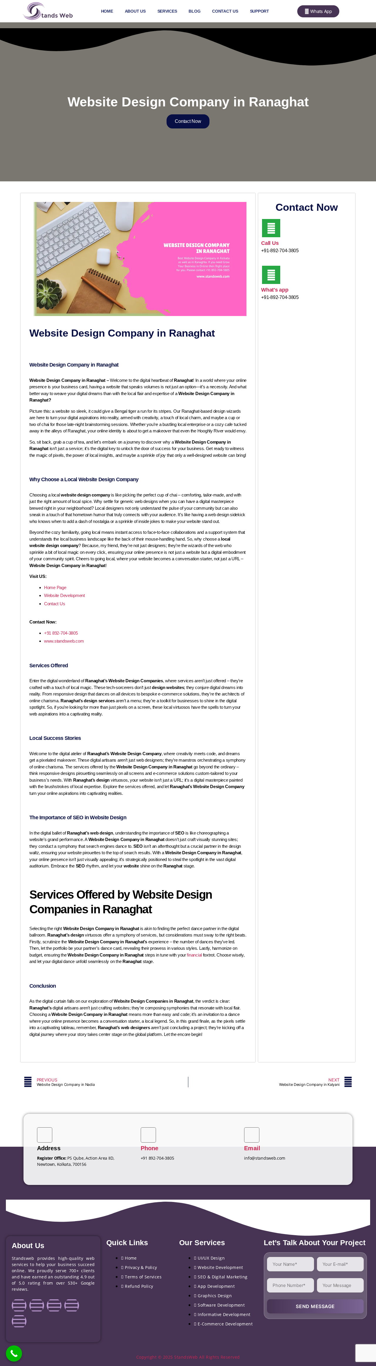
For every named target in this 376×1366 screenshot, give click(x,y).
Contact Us (225, 11)
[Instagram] (36, 1305)
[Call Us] (271, 228)
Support (259, 11)
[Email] (251, 1135)
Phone (150, 1148)
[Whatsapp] (19, 1321)
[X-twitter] (71, 1305)
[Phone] (148, 1135)
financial (194, 954)
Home (107, 11)
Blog (194, 11)
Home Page (55, 587)
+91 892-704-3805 (61, 633)
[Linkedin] (54, 1305)
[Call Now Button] (14, 1353)
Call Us (269, 243)
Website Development (64, 595)
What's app (274, 290)
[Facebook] (19, 1305)
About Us (135, 11)
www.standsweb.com (64, 640)
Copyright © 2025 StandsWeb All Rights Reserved (188, 1357)
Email (252, 1148)
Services (167, 11)
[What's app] (271, 275)
